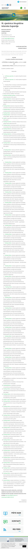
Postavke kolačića (23, 544)
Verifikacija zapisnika (9, 76)
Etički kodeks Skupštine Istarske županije (19, 540)
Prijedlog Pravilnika (7, 121)
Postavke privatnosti (19, 538)
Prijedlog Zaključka (7, 98)
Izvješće (5, 118)
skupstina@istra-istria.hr (9, 38)
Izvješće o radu (6, 399)
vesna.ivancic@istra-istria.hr (11, 495)
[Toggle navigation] (3, 2)
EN (5, 5)
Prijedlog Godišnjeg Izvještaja (9, 95)
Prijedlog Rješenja (6, 385)
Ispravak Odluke (6, 480)
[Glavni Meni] (25, 8)
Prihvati (24, 546)
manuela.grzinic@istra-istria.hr (7, 497)
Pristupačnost (23, 1)
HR (2, 5)
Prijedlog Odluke (6, 105)
